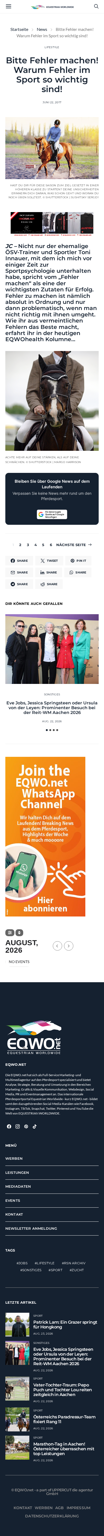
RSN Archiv (75, 1263)
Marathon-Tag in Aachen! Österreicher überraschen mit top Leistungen (63, 1449)
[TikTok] (34, 1126)
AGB (59, 1507)
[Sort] (19, 932)
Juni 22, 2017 (52, 102)
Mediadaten (18, 1186)
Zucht (78, 1270)
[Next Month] (68, 946)
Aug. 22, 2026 (52, 721)
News (42, 29)
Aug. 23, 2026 (43, 1333)
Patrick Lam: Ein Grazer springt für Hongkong (65, 1324)
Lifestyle (52, 47)
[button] (47, 730)
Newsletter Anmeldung (31, 1228)
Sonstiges (52, 694)
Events (12, 1200)
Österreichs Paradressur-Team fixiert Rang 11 (64, 1419)
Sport (56, 1270)
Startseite (19, 29)
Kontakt (14, 1214)
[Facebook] (9, 1126)
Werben (14, 1158)
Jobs (23, 1263)
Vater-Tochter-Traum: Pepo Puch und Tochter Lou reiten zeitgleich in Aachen (62, 1389)
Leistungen (17, 1172)
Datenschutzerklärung (52, 1516)
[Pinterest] (26, 1126)
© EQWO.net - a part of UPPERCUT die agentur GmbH (52, 1492)
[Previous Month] (57, 946)
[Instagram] (17, 1126)
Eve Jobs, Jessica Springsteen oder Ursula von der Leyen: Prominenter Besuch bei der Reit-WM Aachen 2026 (52, 707)
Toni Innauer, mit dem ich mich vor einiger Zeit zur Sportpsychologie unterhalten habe (48, 264)
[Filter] (9, 932)
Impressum (79, 1507)
